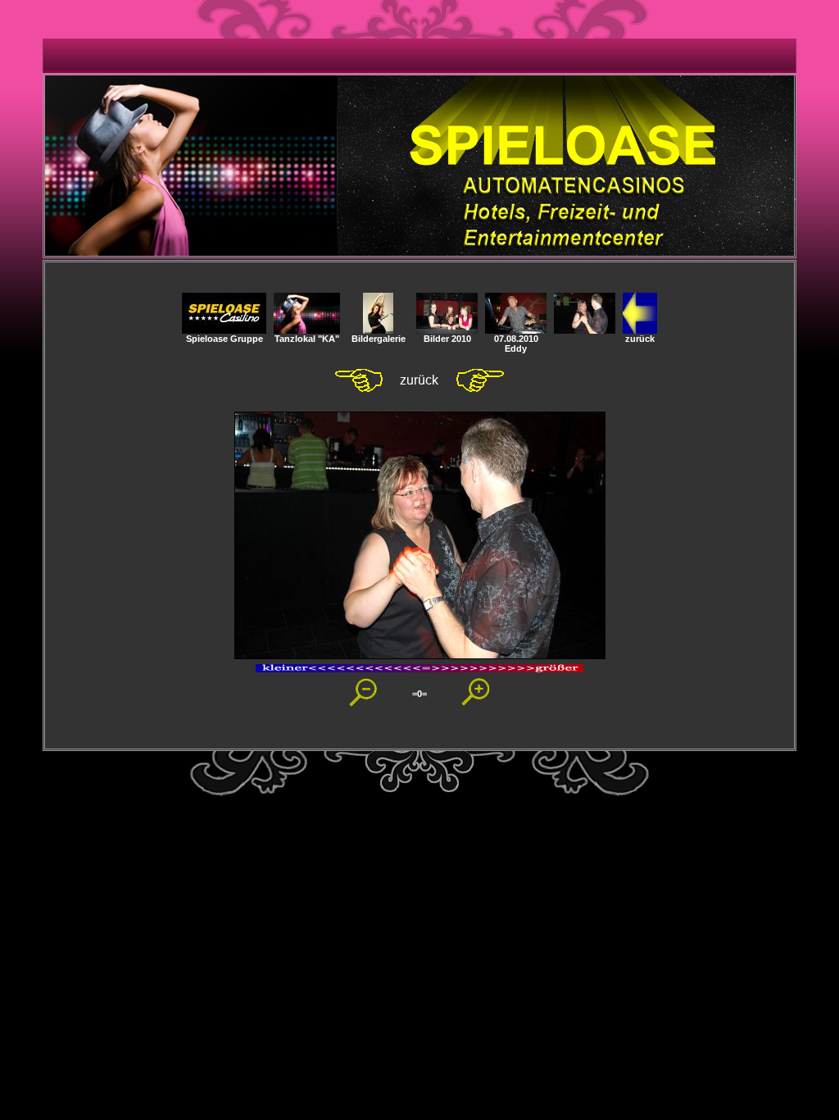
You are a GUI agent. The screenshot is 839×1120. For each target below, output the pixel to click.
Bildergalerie (378, 339)
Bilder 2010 (447, 339)
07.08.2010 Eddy (516, 343)
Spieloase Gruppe (224, 339)
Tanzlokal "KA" (306, 339)
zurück (640, 339)
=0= (419, 694)
